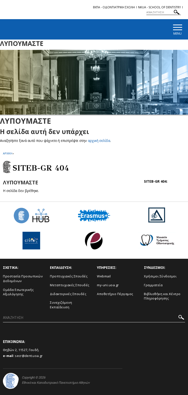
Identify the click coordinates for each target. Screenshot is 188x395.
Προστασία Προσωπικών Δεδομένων (23, 278)
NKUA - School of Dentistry (159, 7)
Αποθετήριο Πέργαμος (115, 294)
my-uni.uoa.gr (108, 285)
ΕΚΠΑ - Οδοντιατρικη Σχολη (114, 7)
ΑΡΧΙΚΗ (7, 153)
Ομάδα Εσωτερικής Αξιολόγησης (18, 292)
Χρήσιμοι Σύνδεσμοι (160, 276)
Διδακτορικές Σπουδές (68, 294)
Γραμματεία (153, 285)
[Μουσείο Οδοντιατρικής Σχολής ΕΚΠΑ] (157, 242)
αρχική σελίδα (99, 140)
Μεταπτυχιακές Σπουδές (69, 285)
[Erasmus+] (94, 217)
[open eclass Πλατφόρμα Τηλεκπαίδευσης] (94, 242)
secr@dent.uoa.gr (29, 356)
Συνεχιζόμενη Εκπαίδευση (61, 304)
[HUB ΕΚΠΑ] (31, 217)
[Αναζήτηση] (176, 13)
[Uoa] (11, 381)
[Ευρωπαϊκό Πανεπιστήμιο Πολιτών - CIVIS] (31, 242)
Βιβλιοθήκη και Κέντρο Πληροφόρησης (162, 296)
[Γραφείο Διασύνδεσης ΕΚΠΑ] (157, 217)
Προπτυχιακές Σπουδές (68, 276)
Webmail (104, 276)
